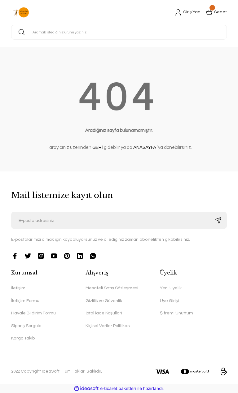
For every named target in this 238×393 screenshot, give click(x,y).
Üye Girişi (169, 300)
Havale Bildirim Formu (33, 313)
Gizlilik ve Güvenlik (104, 300)
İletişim (18, 288)
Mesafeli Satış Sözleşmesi (112, 288)
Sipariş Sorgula (26, 325)
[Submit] (218, 220)
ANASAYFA (144, 147)
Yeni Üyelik (171, 288)
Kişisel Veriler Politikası (108, 325)
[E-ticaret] (118, 388)
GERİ (97, 147)
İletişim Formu (25, 300)
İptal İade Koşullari (104, 313)
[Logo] (21, 12)
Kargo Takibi (23, 338)
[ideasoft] (86, 388)
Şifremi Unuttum (176, 313)
